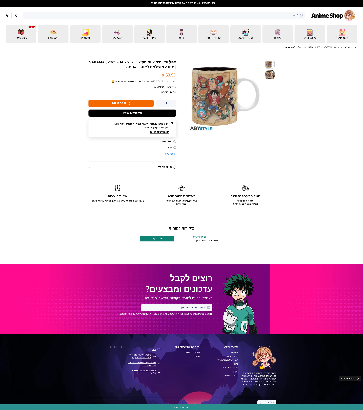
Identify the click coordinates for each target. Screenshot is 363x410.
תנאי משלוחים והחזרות (228, 360)
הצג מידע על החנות (159, 132)
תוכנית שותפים (193, 352)
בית (355, 47)
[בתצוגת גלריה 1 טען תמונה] (270, 64)
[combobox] (164, 15)
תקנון (235, 371)
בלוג (236, 363)
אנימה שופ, (170, 153)
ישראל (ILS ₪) (268, 405)
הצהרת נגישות (231, 375)
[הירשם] (144, 307)
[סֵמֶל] (334, 15)
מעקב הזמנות (232, 356)
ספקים (197, 356)
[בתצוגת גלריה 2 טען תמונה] (270, 74)
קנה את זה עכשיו (132, 113)
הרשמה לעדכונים (230, 367)
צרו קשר (234, 352)
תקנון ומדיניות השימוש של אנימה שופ (171, 314)
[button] (181, 407)
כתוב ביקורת (156, 238)
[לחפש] (301, 15)
